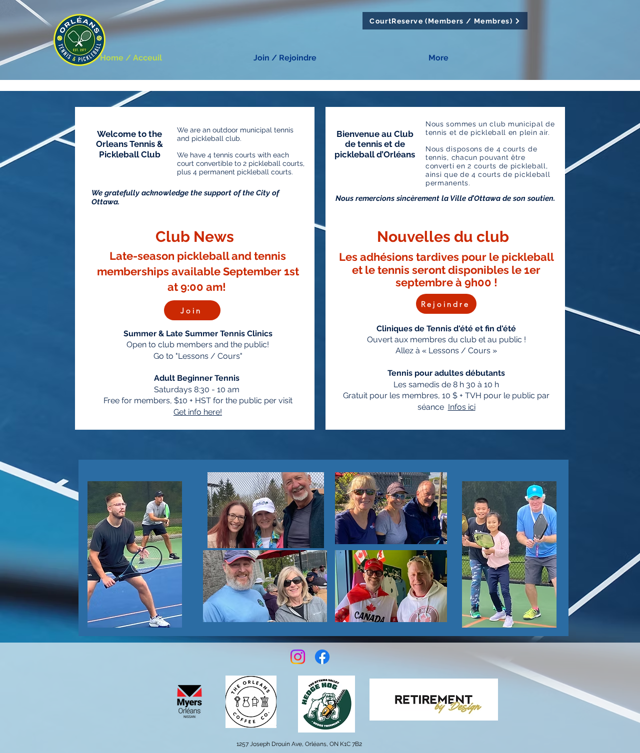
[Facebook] (322, 657)
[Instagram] (298, 657)
